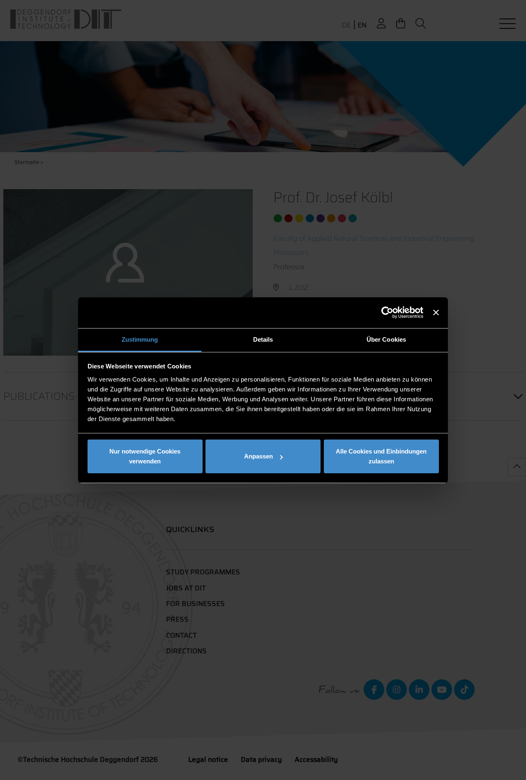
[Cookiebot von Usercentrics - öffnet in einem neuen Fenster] (387, 312)
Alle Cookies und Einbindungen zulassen (381, 456)
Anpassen (258, 456)
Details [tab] (263, 339)
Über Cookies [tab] (386, 339)
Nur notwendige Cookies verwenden (144, 456)
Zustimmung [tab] (140, 339)
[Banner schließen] (436, 312)
